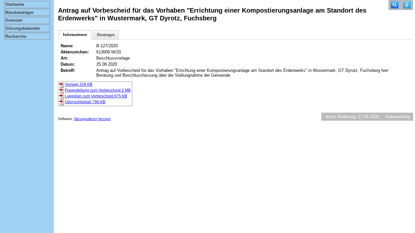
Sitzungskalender (22, 28)
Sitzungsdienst (85, 119)
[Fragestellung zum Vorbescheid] (61, 91)
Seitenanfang (397, 116)
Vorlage (78, 84)
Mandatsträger (19, 12)
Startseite (14, 4)
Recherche (15, 36)
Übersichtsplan (85, 102)
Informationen (75, 34)
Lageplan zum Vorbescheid (96, 96)
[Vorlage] (61, 85)
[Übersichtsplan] (61, 102)
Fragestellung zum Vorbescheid (98, 90)
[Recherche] (394, 5)
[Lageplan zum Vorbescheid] (61, 96)
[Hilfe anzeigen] (407, 5)
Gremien (13, 20)
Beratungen (105, 34)
